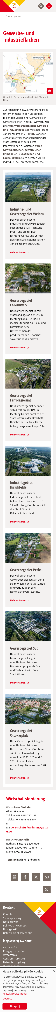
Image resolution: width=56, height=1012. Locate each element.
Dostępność (10, 929)
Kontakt (7, 914)
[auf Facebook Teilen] (25, 877)
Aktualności (10, 947)
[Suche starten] (41, 6)
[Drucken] (14, 877)
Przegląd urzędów (13, 951)
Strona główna (13, 16)
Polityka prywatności (15, 925)
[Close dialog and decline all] (53, 969)
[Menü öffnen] (49, 6)
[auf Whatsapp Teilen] (47, 889)
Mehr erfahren (18, 252)
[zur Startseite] (14, 6)
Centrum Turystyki (14, 958)
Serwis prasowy (12, 918)
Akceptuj (15, 1006)
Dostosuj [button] (7, 998)
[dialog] (28, 989)
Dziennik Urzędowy (14, 962)
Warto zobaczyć (12, 966)
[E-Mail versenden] (47, 877)
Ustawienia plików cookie (17, 933)
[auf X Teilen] (36, 877)
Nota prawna (10, 922)
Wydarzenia (10, 955)
